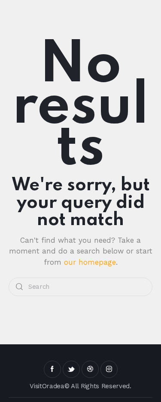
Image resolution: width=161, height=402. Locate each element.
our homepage (90, 262)
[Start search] (19, 287)
